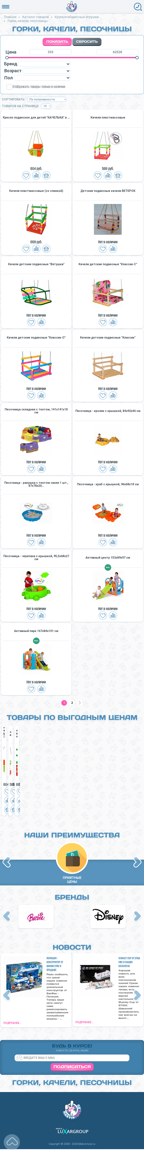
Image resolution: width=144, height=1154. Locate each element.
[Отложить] (26, 175)
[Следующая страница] (80, 703)
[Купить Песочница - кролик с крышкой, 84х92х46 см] (108, 439)
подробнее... (12, 1022)
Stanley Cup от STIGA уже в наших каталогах (129, 962)
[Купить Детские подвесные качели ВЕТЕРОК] (108, 219)
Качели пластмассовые (108, 117)
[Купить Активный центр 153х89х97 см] (108, 586)
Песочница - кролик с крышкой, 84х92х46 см (107, 410)
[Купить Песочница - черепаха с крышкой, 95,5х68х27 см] (36, 586)
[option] (4, 771)
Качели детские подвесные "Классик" (108, 337)
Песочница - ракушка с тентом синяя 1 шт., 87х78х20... (36, 484)
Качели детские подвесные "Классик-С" (108, 264)
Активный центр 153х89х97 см (108, 557)
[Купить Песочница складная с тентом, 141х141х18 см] (36, 439)
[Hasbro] (36, 916)
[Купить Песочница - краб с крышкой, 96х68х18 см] (108, 512)
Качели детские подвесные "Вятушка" (36, 264)
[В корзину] (46, 175)
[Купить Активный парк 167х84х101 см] (36, 659)
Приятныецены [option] (72, 880)
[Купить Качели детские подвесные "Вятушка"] (36, 292)
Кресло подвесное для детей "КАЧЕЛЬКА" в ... (36, 117)
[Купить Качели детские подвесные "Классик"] (108, 366)
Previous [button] (7, 862)
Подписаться (72, 1066)
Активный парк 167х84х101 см (36, 631)
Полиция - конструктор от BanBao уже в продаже (54, 964)
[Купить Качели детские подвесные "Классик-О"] (36, 366)
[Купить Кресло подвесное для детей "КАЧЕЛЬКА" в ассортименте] (36, 146)
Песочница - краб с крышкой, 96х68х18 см (108, 484)
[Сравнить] (36, 175)
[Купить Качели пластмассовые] (108, 146)
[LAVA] (108, 916)
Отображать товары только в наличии (39, 86)
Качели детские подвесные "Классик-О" (36, 337)
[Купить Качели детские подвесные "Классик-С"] (108, 292)
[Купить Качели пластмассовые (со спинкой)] (36, 219)
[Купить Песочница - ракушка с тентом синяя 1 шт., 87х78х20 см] (36, 512)
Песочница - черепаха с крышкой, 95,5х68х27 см (36, 558)
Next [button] (137, 862)
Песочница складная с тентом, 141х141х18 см (36, 411)
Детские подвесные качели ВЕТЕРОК (107, 190)
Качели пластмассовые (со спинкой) (36, 190)
